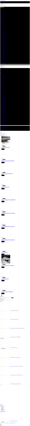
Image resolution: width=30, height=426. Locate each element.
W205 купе (4, 41)
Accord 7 (3, 86)
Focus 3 (3, 85)
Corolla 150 (4, 51)
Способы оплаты (3, 70)
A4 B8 (3, 75)
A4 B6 (3, 74)
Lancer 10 (3, 45)
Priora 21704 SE (4, 98)
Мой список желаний (3, 127)
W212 (3, 108)
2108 (3, 29)
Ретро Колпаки (4, 123)
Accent (3, 88)
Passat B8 (3, 120)
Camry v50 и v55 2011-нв (5, 50)
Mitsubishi (2, 110)
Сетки (3, 58)
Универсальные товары (3, 56)
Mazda (2, 36)
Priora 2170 (4, 32)
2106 (3, 28)
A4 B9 (3, 10)
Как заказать (2, 62)
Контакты (2, 71)
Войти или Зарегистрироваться (4, 1)
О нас (2, 61)
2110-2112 (4, 30)
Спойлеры (4, 124)
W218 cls (3, 43)
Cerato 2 (3, 25)
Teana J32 (3, 46)
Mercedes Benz (2, 39)
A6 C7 (3, 12)
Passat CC (3, 55)
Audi (1, 73)
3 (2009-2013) (4, 37)
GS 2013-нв (4, 99)
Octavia (3, 48)
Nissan (2, 111)
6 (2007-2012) (4, 38)
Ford (1, 84)
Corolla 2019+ (4, 52)
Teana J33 (3, 112)
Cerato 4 (3, 26)
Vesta (3, 97)
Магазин (2, 407)
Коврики (3, 122)
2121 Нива (4, 31)
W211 (3, 42)
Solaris (3, 24)
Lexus (2, 33)
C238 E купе (4, 44)
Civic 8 (3, 87)
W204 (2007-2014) (4, 40)
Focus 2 (3, 19)
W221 (3, 109)
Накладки (4, 57)
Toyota (2, 49)
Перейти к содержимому (2, 0)
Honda (2, 20)
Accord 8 (3, 21)
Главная (1, 133)
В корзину (3, 162)
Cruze (3, 18)
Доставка (2, 63)
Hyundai (2, 22)
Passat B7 (3, 54)
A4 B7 (3, 9)
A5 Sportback (4, 11)
